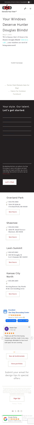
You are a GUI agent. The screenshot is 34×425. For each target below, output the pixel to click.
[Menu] (30, 9)
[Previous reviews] (2, 337)
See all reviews (11, 320)
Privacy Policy (22, 418)
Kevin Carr (13, 327)
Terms (20, 403)
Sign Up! (17, 398)
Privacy (14, 403)
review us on (22, 320)
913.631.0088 (18, 4)
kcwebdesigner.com (25, 420)
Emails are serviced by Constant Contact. (20, 393)
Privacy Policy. (6, 173)
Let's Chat (9, 182)
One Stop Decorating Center (19, 312)
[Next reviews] (31, 337)
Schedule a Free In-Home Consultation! (16, 2)
